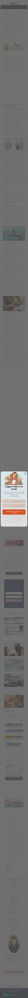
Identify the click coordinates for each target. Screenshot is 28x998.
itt (19, 522)
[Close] (25, 473)
